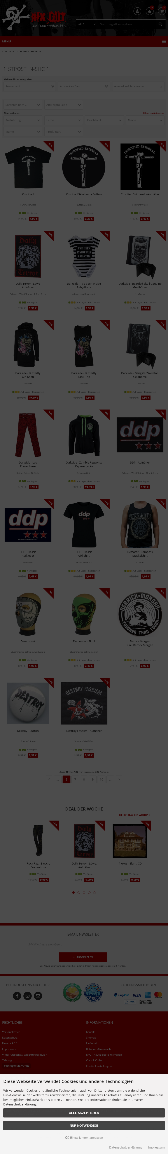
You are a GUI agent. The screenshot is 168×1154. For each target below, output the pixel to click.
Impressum (156, 1147)
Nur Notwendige (84, 1125)
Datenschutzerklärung (125, 1147)
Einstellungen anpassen (86, 1137)
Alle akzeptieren (84, 1113)
